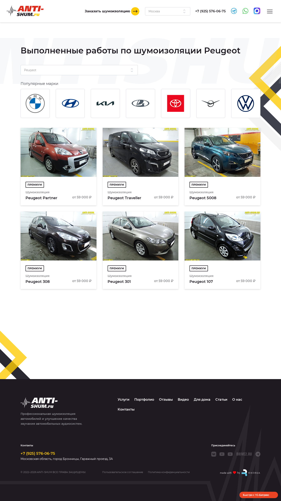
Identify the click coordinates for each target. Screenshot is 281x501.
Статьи (221, 399)
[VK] (213, 454)
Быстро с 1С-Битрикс (256, 495)
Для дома (202, 399)
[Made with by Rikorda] (240, 472)
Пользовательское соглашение (122, 472)
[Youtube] (221, 454)
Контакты (126, 409)
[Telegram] (257, 454)
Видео (183, 399)
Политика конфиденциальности (169, 472)
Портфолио (144, 399)
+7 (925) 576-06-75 (38, 453)
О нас (237, 399)
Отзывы (166, 399)
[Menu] (270, 11)
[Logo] (25, 10)
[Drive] (244, 454)
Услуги (123, 399)
